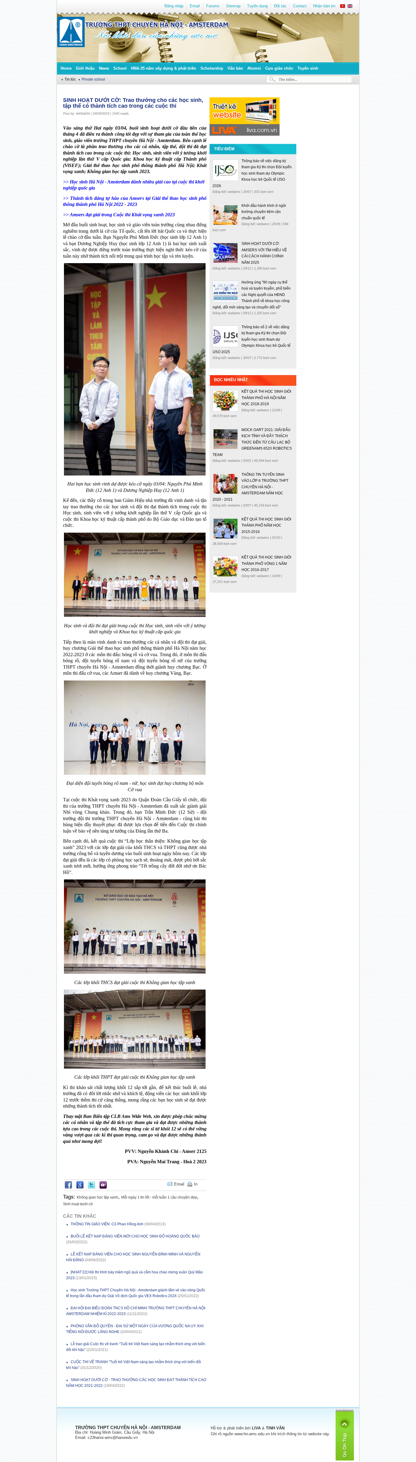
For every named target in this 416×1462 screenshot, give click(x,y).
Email (195, 6)
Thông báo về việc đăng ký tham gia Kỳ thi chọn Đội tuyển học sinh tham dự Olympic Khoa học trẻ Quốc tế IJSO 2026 (252, 173)
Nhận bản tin (324, 6)
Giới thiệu (85, 68)
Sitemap (233, 6)
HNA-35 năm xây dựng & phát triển (163, 68)
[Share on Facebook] (68, 1187)
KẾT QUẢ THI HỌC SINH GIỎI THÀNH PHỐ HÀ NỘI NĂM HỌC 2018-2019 (266, 397)
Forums (213, 6)
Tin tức (70, 79)
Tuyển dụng (257, 6)
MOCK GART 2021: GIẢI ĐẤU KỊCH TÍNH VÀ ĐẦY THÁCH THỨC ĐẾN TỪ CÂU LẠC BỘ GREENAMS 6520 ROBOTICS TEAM (252, 442)
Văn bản (235, 68)
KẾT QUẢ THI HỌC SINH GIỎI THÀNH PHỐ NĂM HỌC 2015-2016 (266, 525)
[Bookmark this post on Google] (80, 1187)
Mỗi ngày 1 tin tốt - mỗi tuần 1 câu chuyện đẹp (159, 1197)
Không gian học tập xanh (97, 1197)
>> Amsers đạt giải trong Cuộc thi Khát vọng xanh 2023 (119, 214)
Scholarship (211, 68)
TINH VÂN (275, 1428)
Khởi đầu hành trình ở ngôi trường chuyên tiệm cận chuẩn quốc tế (263, 212)
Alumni (254, 68)
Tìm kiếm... (288, 80)
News (104, 68)
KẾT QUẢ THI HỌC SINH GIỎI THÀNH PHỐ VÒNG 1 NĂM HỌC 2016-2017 (266, 563)
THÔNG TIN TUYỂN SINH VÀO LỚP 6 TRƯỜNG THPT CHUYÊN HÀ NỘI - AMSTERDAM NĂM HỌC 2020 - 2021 (250, 487)
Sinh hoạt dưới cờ (78, 1204)
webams (83, 113)
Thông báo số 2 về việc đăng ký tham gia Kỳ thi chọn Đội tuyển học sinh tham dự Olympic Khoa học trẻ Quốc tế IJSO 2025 (252, 339)
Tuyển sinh (308, 68)
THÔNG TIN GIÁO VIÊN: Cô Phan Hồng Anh (107, 1224)
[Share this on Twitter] (91, 1187)
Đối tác (280, 6)
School (120, 68)
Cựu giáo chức (279, 68)
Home (66, 68)
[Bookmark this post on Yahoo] (103, 1187)
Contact (300, 6)
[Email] (201, 1184)
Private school (93, 79)
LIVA (256, 1428)
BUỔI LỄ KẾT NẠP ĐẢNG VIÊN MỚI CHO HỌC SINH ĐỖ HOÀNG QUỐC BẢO (135, 1236)
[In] (204, 1184)
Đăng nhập (173, 6)
